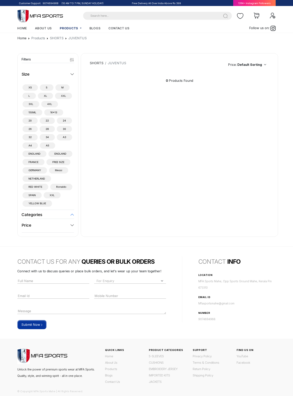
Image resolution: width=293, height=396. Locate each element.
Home (22, 28)
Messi (58, 170)
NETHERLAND (37, 178)
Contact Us (119, 28)
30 (64, 128)
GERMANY (35, 170)
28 (47, 128)
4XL (49, 104)
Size (25, 74)
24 (64, 120)
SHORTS (96, 63)
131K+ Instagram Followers (254, 3)
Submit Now (31, 325)
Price (26, 225)
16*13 (53, 112)
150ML (32, 112)
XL (45, 95)
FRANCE (33, 162)
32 (30, 137)
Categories (32, 214)
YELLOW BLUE (37, 203)
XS (30, 87)
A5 (47, 145)
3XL (31, 104)
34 (47, 137)
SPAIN (32, 195)
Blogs (95, 28)
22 (47, 120)
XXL (63, 95)
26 (30, 128)
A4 (30, 145)
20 (30, 120)
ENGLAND (34, 153)
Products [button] (69, 28)
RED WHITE (35, 186)
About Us (43, 28)
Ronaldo (61, 186)
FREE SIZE (58, 162)
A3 (64, 137)
